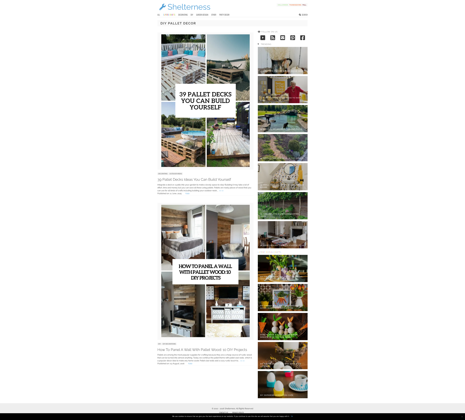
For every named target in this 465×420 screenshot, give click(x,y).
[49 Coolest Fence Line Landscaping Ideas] (283, 205)
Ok (292, 416)
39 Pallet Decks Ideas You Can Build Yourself (194, 179)
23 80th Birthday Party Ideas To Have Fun (280, 99)
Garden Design (202, 14)
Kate (188, 193)
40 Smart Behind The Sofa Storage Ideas (282, 245)
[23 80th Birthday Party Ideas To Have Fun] (283, 89)
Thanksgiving (295, 5)
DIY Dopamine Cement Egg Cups (276, 395)
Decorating (183, 14)
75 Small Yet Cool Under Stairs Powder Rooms (282, 186)
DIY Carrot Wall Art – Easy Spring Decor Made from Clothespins (279, 307)
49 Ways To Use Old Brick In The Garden (282, 158)
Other (213, 14)
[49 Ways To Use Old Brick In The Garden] (283, 147)
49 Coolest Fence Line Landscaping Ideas (279, 215)
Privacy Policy (238, 412)
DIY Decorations (169, 344)
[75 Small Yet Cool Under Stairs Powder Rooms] (283, 176)
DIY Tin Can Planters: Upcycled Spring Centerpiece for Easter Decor (281, 278)
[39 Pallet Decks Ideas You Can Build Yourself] (205, 166)
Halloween (283, 5)
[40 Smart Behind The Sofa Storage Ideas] (283, 234)
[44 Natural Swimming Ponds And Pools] (283, 118)
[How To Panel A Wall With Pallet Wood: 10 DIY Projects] (205, 336)
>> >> (221, 190)
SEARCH (305, 14)
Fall (304, 5)
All (158, 14)
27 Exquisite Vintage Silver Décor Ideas (282, 71)
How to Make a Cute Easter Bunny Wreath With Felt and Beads (279, 336)
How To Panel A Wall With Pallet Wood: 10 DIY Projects (202, 350)
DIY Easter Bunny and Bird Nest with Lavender (280, 365)
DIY (192, 14)
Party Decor (224, 14)
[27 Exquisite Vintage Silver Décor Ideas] (283, 60)
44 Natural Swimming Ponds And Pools (281, 129)
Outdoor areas (176, 174)
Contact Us (223, 412)
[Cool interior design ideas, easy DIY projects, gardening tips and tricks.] (184, 12)
